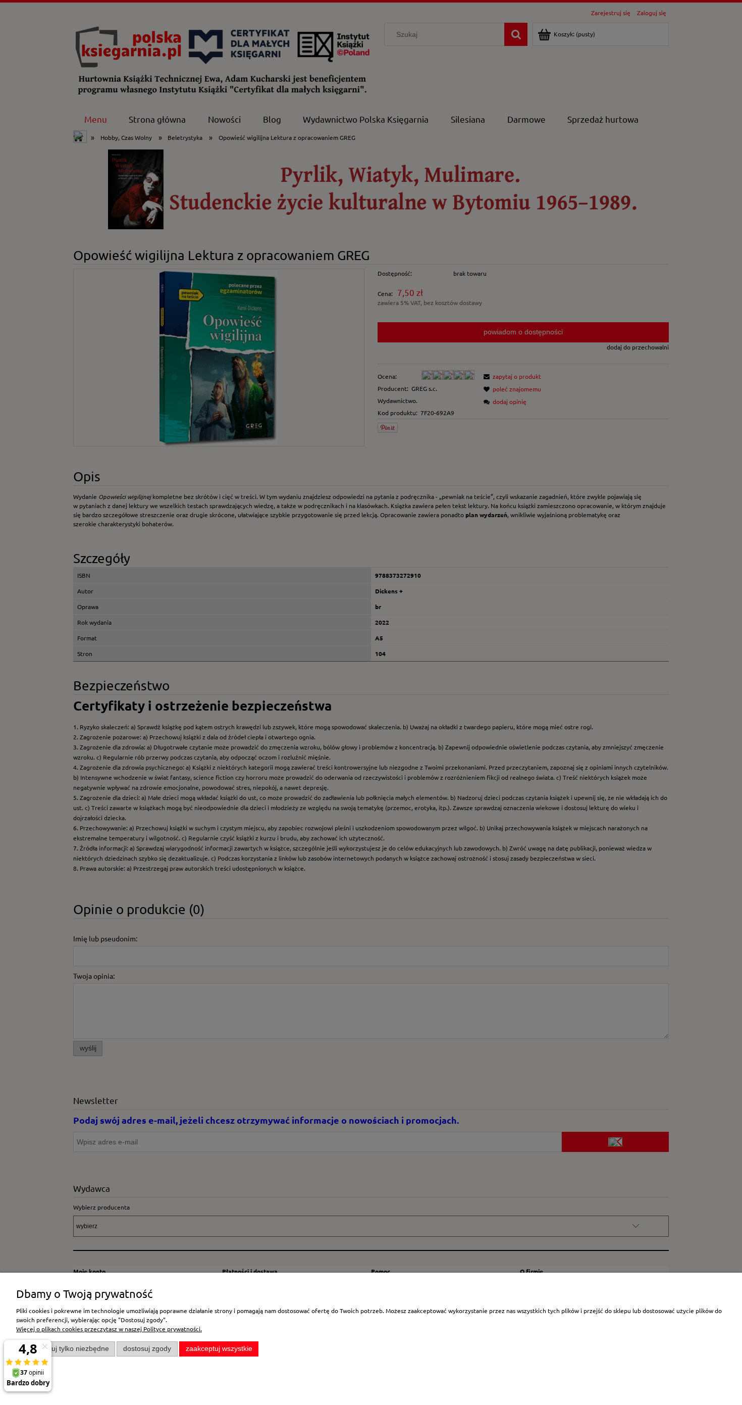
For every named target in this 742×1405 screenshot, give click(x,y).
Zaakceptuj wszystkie (219, 1348)
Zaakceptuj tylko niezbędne (66, 1348)
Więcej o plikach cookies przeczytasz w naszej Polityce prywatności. (109, 1329)
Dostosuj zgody (147, 1348)
